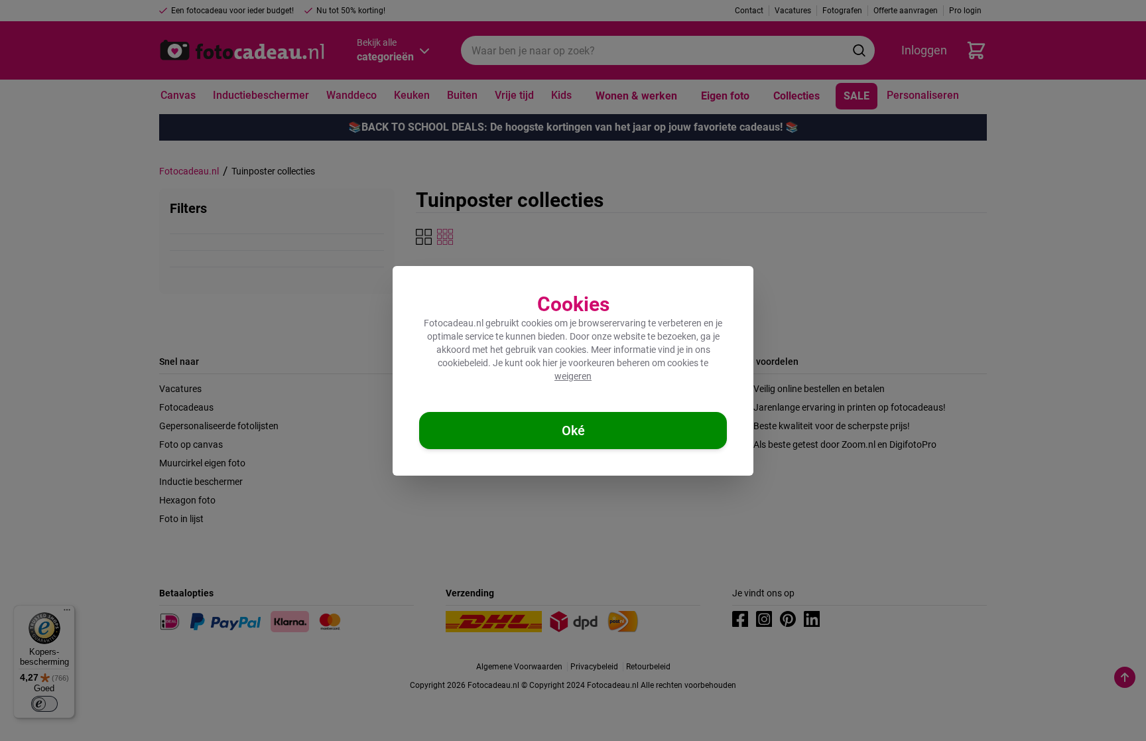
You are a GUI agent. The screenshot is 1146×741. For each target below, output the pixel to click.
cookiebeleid (463, 363)
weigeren (573, 376)
